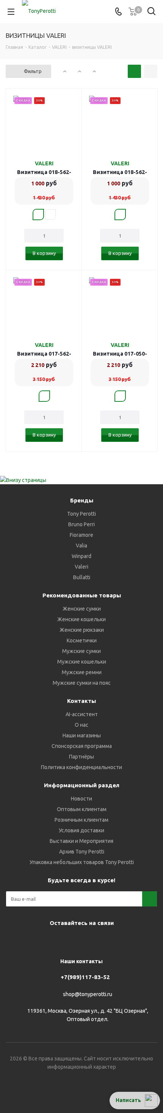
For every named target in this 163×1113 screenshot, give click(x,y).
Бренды (81, 500)
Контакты (81, 701)
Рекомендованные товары (81, 595)
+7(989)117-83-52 (85, 977)
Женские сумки (82, 609)
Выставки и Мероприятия (81, 841)
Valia (81, 546)
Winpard (81, 556)
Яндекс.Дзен (108, 940)
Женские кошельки (81, 619)
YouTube (51, 940)
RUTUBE (127, 940)
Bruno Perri (81, 524)
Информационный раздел (81, 785)
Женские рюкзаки (82, 630)
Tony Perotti (81, 514)
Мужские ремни (82, 672)
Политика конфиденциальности (81, 767)
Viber (70, 940)
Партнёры (81, 757)
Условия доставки (81, 830)
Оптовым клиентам (82, 809)
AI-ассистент (82, 714)
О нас (81, 725)
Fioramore (81, 535)
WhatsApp (89, 940)
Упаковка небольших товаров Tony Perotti (82, 862)
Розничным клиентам (81, 820)
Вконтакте (13, 940)
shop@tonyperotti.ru (87, 994)
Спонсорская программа (82, 746)
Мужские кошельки (81, 662)
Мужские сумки (81, 651)
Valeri (81, 567)
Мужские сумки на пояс (82, 683)
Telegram (32, 940)
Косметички (82, 640)
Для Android (146, 940)
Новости (81, 799)
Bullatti (81, 577)
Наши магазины (82, 735)
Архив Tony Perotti (81, 852)
